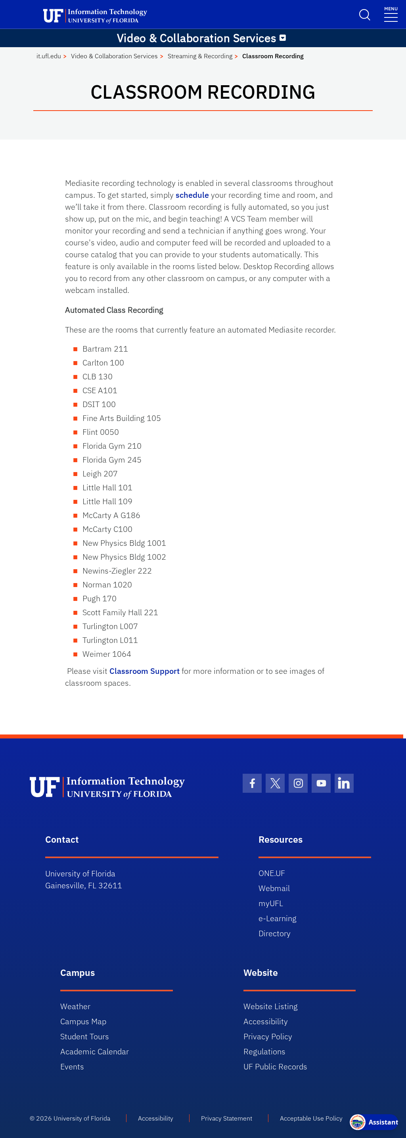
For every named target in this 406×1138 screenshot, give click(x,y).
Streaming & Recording (200, 56)
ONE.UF (272, 873)
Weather (75, 1006)
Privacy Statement (226, 1118)
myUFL (271, 903)
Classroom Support (144, 671)
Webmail (274, 888)
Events (72, 1066)
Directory (275, 933)
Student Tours (84, 1036)
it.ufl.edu (48, 56)
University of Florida (82, 1118)
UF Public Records (275, 1066)
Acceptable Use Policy (311, 1118)
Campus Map (83, 1021)
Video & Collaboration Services (114, 56)
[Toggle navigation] (282, 38)
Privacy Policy (267, 1036)
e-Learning (278, 918)
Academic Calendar (94, 1051)
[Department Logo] (116, 787)
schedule (192, 194)
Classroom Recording (273, 56)
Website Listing (270, 1006)
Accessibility (265, 1021)
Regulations (264, 1051)
